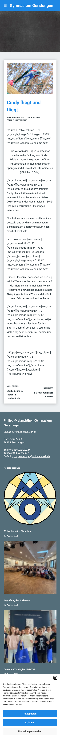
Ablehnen (30, 722)
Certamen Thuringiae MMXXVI (19, 669)
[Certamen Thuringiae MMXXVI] (30, 636)
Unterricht (21, 120)
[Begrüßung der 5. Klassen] (30, 567)
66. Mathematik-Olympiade (18, 531)
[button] (55, 678)
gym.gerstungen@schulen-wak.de (31, 456)
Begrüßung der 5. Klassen (17, 600)
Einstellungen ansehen (30, 731)
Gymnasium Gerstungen (31, 5)
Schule (10, 120)
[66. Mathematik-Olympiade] (30, 498)
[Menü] (5, 5)
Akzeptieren (30, 713)
